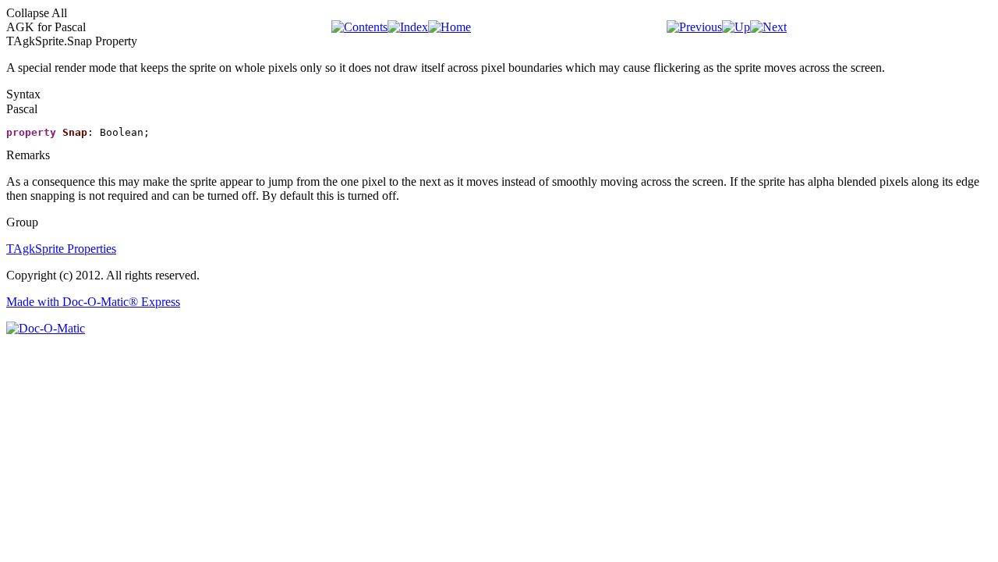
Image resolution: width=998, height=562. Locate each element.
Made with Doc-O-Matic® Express (93, 301)
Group (22, 222)
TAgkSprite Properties (61, 248)
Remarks (28, 155)
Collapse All (36, 13)
